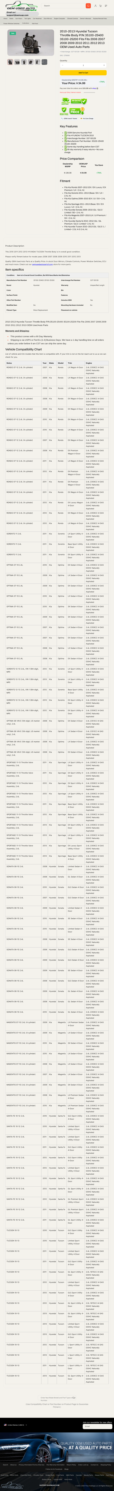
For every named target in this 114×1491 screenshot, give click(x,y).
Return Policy (71, 1465)
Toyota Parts (57, 1479)
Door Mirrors (48, 18)
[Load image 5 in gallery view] (37, 62)
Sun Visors (18, 18)
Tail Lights (27, 18)
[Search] (88, 5)
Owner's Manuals (85, 18)
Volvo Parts (68, 1479)
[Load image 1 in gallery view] (10, 62)
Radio (11, 18)
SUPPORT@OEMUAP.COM (49, 1485)
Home (5, 18)
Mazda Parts (88, 1475)
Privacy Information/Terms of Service (31, 1465)
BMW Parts (14, 1475)
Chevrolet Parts (25, 1475)
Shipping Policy (106, 1465)
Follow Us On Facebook (54, 1469)
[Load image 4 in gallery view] (31, 62)
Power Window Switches (11, 23)
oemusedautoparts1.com (42, 264)
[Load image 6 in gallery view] (44, 62)
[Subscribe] (109, 1426)
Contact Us (94, 1465)
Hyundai (79, 1475)
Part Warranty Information (55, 1465)
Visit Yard (35, 23)
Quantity (63, 61)
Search (5, 1465)
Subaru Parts (46, 1479)
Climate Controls (72, 18)
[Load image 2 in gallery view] (17, 62)
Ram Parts (109, 1475)
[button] (106, 5)
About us (13, 1465)
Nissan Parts (99, 1475)
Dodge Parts (50, 1475)
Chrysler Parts (38, 1475)
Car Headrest (37, 18)
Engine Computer (59, 18)
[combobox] (66, 5)
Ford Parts (60, 1475)
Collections (25, 23)
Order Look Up (83, 1465)
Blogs (66, 1469)
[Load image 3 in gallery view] (24, 62)
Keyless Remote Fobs (100, 18)
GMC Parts (70, 1475)
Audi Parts (4, 1475)
